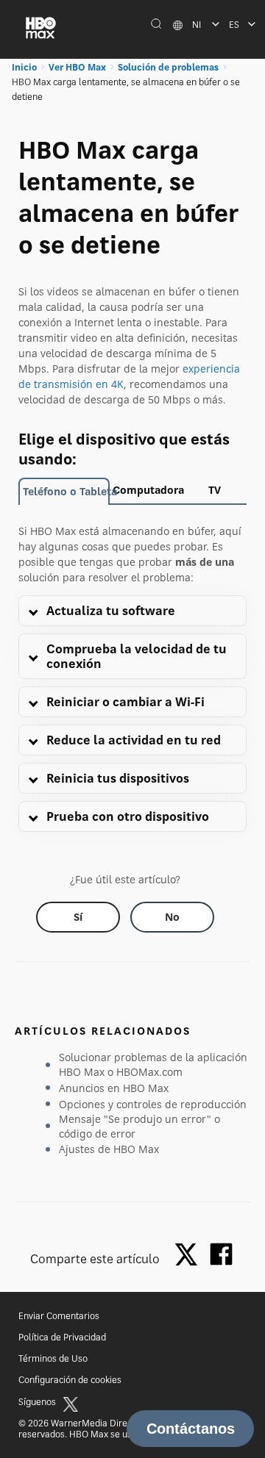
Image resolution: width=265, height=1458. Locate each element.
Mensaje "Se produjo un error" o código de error (139, 1126)
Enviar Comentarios (58, 1316)
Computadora (148, 490)
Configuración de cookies (69, 1379)
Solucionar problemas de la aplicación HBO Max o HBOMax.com (153, 1064)
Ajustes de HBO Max (109, 1149)
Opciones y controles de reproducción (153, 1104)
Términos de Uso (53, 1358)
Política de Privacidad (62, 1337)
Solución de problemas (168, 67)
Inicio (24, 67)
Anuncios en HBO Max (114, 1088)
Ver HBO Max (77, 67)
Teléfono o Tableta (66, 491)
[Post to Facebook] (221, 1254)
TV (214, 490)
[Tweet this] (190, 1255)
